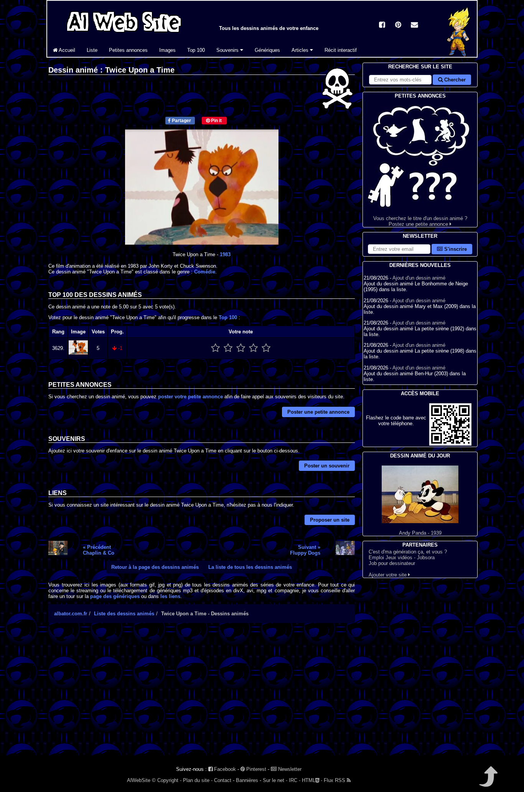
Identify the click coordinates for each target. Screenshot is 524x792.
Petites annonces (128, 50)
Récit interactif (341, 50)
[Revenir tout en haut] (488, 782)
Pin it (216, 120)
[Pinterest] (398, 25)
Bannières (247, 780)
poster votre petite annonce (190, 396)
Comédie (204, 272)
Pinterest (255, 769)
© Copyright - (166, 780)
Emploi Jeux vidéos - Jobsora (402, 557)
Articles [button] (301, 50)
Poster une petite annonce (318, 412)
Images (167, 50)
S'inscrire (455, 249)
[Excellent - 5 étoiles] (266, 348)
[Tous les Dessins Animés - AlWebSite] (123, 33)
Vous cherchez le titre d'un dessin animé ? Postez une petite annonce (420, 221)
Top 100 (196, 50)
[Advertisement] (201, 696)
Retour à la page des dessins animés (155, 567)
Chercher (454, 80)
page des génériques (115, 596)
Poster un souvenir (326, 466)
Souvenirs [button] (228, 50)
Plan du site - (198, 780)
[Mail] (414, 25)
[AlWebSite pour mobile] (450, 444)
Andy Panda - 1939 (420, 533)
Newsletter (289, 769)
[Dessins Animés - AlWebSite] (459, 55)
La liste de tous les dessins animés (250, 567)
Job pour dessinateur (392, 563)
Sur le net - (275, 780)
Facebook (224, 769)
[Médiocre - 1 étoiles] (215, 348)
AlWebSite (138, 780)
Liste (92, 50)
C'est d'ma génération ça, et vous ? (408, 552)
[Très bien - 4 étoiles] (253, 348)
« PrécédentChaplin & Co (98, 550)
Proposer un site (329, 520)
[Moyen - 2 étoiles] (228, 348)
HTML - (312, 780)
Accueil (66, 50)
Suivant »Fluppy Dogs (305, 550)
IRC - (294, 780)
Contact (222, 780)
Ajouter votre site (388, 575)
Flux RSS (335, 780)
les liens (170, 596)
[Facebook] (382, 25)
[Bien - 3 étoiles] (240, 348)
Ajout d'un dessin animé (418, 278)
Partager (181, 120)
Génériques (267, 50)
